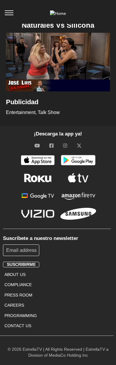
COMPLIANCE (18, 284)
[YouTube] (37, 145)
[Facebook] (51, 145)
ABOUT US (15, 274)
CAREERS (14, 305)
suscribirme (21, 264)
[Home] (58, 13)
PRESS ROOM (18, 295)
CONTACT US (17, 325)
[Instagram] (65, 145)
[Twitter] (79, 145)
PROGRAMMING (20, 315)
